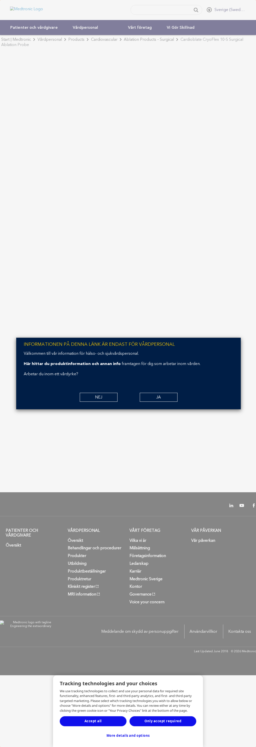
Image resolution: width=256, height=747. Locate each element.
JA (158, 397)
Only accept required (162, 721)
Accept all (93, 721)
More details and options (128, 735)
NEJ (98, 397)
